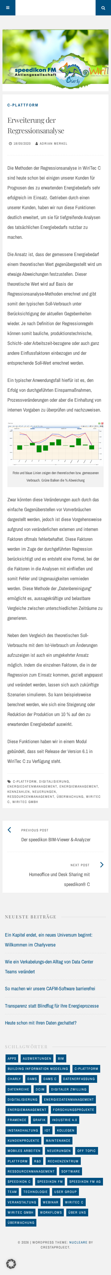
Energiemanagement (79, 786)
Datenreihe (18, 1089)
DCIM (40, 1089)
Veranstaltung (22, 1202)
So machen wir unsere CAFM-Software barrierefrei (50, 988)
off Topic (86, 1151)
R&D (37, 1161)
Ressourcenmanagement (30, 796)
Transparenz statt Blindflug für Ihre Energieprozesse (52, 1005)
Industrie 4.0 (64, 1120)
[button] (11, 1264)
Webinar (51, 1202)
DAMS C (50, 1079)
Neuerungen (44, 791)
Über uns (77, 1212)
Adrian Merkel (54, 143)
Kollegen (66, 1130)
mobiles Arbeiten (24, 1151)
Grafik (39, 1120)
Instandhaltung (23, 1130)
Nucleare (78, 1242)
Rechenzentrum (63, 1161)
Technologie (35, 1192)
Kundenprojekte (23, 1140)
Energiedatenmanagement (32, 786)
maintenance (58, 1140)
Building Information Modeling (38, 1068)
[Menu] (7, 7)
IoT (48, 1130)
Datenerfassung (79, 1079)
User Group (65, 1192)
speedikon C (19, 1181)
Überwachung (70, 796)
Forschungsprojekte (73, 1109)
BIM (61, 1058)
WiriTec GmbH (25, 802)
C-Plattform (23, 105)
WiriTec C (74, 1202)
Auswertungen (37, 1058)
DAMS (32, 1079)
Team (12, 1192)
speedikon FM (50, 1181)
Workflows (51, 1212)
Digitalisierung (54, 781)
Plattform (18, 1161)
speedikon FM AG (85, 1181)
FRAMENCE (17, 1120)
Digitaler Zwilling (69, 1089)
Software (70, 1171)
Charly (14, 1079)
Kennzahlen (18, 791)
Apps (12, 1058)
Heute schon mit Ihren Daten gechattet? (40, 1022)
